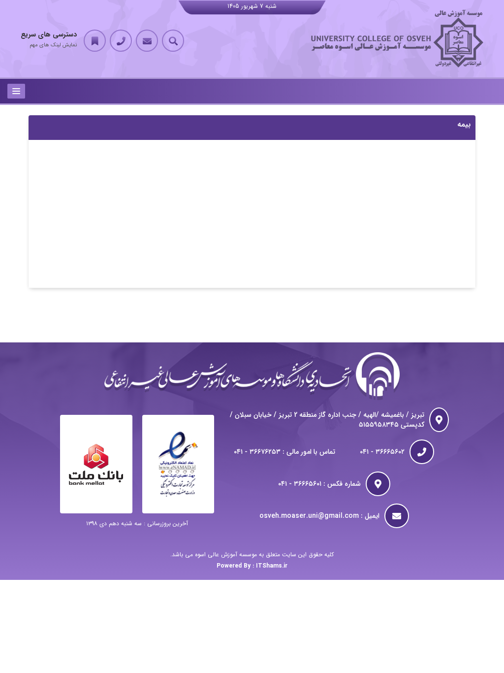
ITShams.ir (271, 566)
